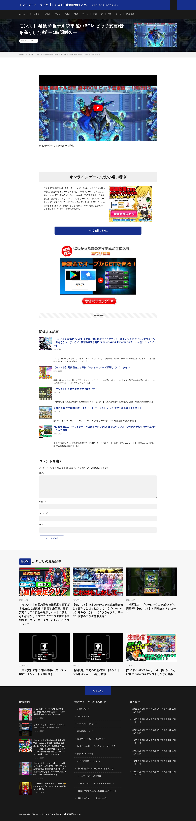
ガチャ (58, 14)
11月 (134, 722)
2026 (134, 709)
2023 (134, 740)
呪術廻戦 (130, 14)
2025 (134, 719)
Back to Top (98, 691)
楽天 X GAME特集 (85, 754)
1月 (139, 709)
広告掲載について (85, 731)
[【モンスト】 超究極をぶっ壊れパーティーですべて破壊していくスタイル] (45, 372)
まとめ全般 (35, 14)
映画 (95, 14)
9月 (169, 719)
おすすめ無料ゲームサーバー (90, 761)
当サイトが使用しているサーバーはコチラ (96, 746)
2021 (134, 761)
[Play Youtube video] (98, 108)
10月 (174, 719)
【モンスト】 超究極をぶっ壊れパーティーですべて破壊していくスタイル (92, 367)
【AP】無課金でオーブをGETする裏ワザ (95, 769)
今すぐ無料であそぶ (98, 230)
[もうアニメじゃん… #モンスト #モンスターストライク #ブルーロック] (25, 729)
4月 (150, 709)
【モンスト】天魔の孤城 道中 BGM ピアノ (75, 389)
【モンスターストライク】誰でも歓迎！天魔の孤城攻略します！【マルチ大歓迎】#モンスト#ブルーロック (49, 711)
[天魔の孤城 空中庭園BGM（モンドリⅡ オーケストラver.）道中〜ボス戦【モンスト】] (45, 412)
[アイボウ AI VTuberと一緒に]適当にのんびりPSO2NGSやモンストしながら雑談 (150, 672)
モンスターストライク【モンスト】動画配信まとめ (58, 814)
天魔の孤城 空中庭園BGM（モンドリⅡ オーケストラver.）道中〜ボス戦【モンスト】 (98, 408)
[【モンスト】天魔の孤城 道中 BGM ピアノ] (45, 393)
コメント (43, 473)
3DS (76, 14)
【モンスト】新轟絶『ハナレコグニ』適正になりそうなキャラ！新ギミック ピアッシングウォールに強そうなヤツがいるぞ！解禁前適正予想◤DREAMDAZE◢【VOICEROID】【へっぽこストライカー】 (105, 342)
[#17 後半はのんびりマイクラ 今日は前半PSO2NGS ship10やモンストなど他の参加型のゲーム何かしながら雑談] (45, 431)
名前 (42, 502)
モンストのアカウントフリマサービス (97, 784)
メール (43, 513)
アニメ (85, 14)
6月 (158, 709)
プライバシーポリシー (87, 724)
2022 (134, 751)
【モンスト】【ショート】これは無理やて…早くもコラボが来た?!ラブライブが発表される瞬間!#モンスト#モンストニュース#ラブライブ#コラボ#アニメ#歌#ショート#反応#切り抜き (49, 769)
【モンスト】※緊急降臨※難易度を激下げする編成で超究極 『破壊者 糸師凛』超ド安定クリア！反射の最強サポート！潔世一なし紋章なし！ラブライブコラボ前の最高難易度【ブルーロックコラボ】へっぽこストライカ (44, 614)
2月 (143, 709)
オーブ (118, 14)
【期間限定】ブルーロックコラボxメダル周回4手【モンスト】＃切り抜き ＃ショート (151, 608)
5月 (154, 709)
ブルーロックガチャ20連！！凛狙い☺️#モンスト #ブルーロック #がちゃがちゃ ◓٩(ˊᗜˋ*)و (49, 786)
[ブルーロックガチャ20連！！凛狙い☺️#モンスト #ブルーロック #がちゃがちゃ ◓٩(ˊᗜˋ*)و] (25, 788)
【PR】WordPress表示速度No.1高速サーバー (97, 791)
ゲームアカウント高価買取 (89, 776)
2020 (134, 772)
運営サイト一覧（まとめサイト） (92, 739)
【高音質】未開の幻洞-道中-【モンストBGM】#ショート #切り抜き (42, 672)
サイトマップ (83, 716)
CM (109, 14)
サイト (42, 525)
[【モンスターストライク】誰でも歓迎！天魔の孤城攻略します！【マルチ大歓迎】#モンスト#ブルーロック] (25, 714)
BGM (67, 14)
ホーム (22, 14)
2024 (134, 730)
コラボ (47, 14)
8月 (165, 709)
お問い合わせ (83, 709)
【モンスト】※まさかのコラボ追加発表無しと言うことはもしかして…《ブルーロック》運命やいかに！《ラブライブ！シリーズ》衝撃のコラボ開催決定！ (98, 610)
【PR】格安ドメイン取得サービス (92, 798)
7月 (162, 709)
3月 (147, 709)
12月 (139, 722)
